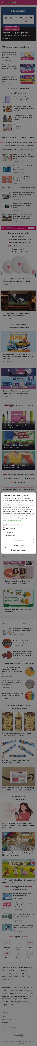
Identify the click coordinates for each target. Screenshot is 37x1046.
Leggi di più (24, 518)
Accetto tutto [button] (19, 541)
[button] (18, 521)
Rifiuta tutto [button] (19, 546)
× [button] (33, 494)
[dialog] (18, 523)
